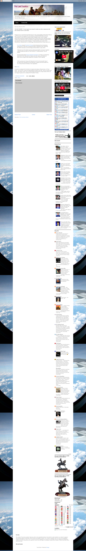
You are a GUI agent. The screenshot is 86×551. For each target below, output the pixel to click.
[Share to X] (31, 76)
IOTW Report (58, 343)
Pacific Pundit (58, 397)
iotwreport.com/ (59, 250)
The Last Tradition (60, 110)
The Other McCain (59, 334)
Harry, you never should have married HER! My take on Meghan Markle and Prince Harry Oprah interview (66, 188)
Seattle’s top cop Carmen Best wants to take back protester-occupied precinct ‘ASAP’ (66, 165)
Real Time (61, 129)
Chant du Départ (59, 304)
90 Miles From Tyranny (60, 257)
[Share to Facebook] (32, 76)
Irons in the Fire (59, 232)
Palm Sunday (63, 287)
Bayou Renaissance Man (60, 268)
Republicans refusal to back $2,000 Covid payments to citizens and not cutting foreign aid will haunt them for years (66, 157)
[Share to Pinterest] (34, 76)
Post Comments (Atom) (24, 117)
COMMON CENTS (59, 437)
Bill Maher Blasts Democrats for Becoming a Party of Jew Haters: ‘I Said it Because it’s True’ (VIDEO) (62, 326)
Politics (19, 77)
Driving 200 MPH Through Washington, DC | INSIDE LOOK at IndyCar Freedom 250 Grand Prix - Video (62, 378)
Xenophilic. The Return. (60, 411)
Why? (62, 305)
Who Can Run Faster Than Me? (61, 251)
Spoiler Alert (63, 420)
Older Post (49, 114)
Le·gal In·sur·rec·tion (60, 359)
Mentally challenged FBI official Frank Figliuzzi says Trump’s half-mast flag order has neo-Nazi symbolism (66, 206)
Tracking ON (65, 129)
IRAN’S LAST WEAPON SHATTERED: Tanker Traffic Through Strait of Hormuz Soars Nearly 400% (62, 243)
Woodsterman (58, 296)
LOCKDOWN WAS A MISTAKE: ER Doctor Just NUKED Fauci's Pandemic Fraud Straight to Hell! (66, 214)
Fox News (19, 45)
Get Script (57, 129)
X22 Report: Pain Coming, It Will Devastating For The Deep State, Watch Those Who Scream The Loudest (66, 179)
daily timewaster (59, 406)
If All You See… (58, 430)
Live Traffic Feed (62, 98)
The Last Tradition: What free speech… (61, 127)
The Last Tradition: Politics (62, 107)
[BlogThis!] (30, 76)
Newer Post (18, 114)
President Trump (29, 45)
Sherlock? (62, 412)
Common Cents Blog (60, 376)
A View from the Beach (60, 286)
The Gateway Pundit (60, 324)
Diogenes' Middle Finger (60, 351)
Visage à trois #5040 (64, 258)
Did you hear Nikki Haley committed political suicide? (66, 222)
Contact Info (24, 22)
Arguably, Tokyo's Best (60, 407)
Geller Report (58, 241)
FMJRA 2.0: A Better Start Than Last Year (63, 335)
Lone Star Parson (59, 387)
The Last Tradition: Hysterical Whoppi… (61, 124)
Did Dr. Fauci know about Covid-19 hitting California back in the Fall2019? (65, 172)
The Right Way (59, 278)
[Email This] (29, 76)
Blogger (47, 547)
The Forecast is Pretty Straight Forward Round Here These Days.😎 (65, 353)
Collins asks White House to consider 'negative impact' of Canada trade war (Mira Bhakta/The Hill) (62, 316)
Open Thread (58, 369)
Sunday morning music (65, 269)
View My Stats (57, 141)
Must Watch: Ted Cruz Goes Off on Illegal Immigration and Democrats (66, 147)
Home (17, 22)
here (18, 66)
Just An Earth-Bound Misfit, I (61, 419)
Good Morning (63, 279)
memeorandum (59, 314)
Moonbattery (58, 368)
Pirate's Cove (58, 429)
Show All (70, 453)
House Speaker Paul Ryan (32, 54)
